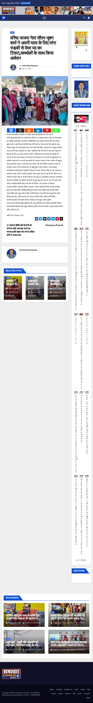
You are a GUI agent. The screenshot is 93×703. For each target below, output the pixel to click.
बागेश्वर (80, 694)
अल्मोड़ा (52, 690)
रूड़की (12, 32)
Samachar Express (30, 66)
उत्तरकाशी (59, 690)
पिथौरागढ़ (67, 694)
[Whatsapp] (56, 130)
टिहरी (88, 690)
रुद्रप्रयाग (87, 694)
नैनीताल (60, 694)
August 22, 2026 (59, 623)
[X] (20, 130)
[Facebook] (11, 130)
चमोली (76, 690)
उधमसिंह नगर (68, 690)
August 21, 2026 (15, 649)
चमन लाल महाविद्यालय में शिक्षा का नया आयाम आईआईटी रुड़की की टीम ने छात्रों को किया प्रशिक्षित (68, 645)
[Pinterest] (47, 130)
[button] (84, 18)
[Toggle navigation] (44, 18)
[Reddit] (29, 130)
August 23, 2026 (15, 623)
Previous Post (53, 225)
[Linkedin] (38, 130)
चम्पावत (83, 690)
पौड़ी (74, 694)
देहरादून (54, 694)
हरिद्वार (52, 612)
